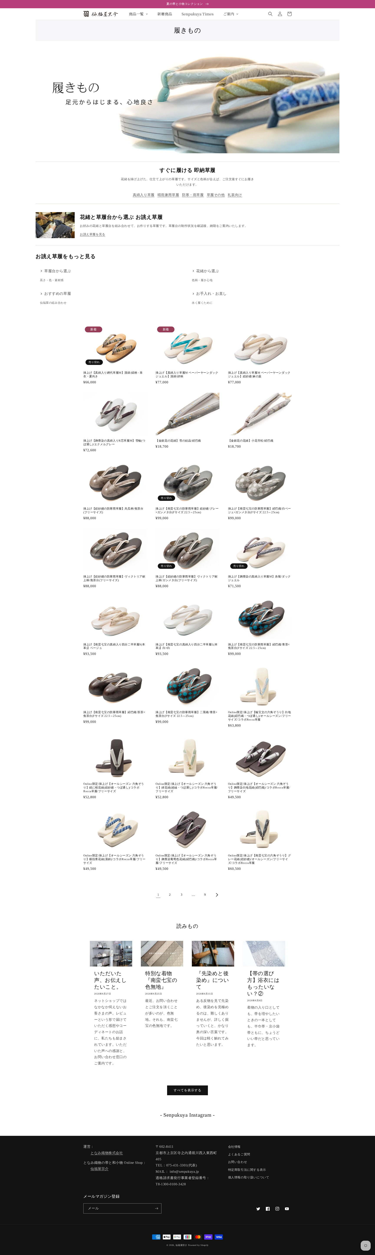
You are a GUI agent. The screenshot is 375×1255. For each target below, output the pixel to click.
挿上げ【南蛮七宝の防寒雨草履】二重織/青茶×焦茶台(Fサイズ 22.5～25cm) (186, 714)
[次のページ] (217, 895)
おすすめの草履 (57, 294)
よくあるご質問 (239, 1154)
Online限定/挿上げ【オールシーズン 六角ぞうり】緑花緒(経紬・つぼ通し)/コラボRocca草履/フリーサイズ (187, 787)
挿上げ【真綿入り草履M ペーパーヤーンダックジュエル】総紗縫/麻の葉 (259, 374)
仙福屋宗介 (99, 1169)
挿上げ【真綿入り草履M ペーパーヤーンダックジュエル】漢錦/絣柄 (187, 374)
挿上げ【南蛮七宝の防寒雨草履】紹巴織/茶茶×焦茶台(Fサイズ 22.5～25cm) (114, 714)
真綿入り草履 (144, 195)
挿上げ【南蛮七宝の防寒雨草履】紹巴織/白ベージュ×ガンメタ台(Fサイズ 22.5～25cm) (259, 510)
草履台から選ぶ (57, 271)
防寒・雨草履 (193, 195)
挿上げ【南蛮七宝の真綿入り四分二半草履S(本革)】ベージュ (114, 646)
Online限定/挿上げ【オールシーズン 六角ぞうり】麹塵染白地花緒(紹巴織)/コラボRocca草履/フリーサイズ (259, 787)
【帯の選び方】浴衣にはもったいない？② (263, 984)
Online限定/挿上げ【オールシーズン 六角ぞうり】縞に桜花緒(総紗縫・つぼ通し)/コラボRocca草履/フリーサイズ (113, 787)
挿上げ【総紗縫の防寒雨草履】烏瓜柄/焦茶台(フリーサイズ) (113, 510)
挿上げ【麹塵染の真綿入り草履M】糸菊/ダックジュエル (259, 578)
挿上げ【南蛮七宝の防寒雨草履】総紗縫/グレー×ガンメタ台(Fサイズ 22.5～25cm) (187, 510)
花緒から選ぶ (207, 271)
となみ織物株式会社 (106, 1153)
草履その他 (216, 195)
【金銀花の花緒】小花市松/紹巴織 (250, 440)
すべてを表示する (187, 1090)
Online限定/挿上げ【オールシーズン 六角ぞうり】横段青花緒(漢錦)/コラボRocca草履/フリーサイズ (114, 859)
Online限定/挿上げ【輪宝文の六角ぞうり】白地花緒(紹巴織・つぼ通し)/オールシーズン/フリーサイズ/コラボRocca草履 (259, 716)
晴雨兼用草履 (168, 195)
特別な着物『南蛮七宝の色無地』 (161, 980)
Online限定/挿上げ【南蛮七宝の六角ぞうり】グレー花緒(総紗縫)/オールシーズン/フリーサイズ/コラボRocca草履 (259, 859)
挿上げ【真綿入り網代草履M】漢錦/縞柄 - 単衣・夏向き (113, 374)
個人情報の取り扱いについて (248, 1177)
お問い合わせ (237, 1162)
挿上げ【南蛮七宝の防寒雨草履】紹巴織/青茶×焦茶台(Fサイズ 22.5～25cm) (259, 646)
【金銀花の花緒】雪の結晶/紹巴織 (178, 440)
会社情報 (234, 1146)
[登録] (156, 1208)
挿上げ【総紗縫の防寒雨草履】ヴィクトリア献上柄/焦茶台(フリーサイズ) (114, 578)
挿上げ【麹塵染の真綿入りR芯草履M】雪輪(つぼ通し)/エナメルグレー (114, 442)
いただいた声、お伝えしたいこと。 (110, 980)
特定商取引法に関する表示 (247, 1169)
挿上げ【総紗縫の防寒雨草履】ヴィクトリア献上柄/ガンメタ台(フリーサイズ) (187, 578)
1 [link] (158, 895)
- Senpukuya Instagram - (187, 1115)
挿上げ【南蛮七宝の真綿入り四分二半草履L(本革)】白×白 (186, 646)
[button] (270, 14)
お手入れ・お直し (211, 294)
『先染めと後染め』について (212, 980)
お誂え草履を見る (92, 234)
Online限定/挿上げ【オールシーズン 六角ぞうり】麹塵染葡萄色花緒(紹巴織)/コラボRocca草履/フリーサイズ (186, 859)
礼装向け (235, 195)
